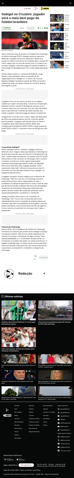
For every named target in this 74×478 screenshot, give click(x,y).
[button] (70, 3)
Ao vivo (28, 8)
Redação (7, 27)
